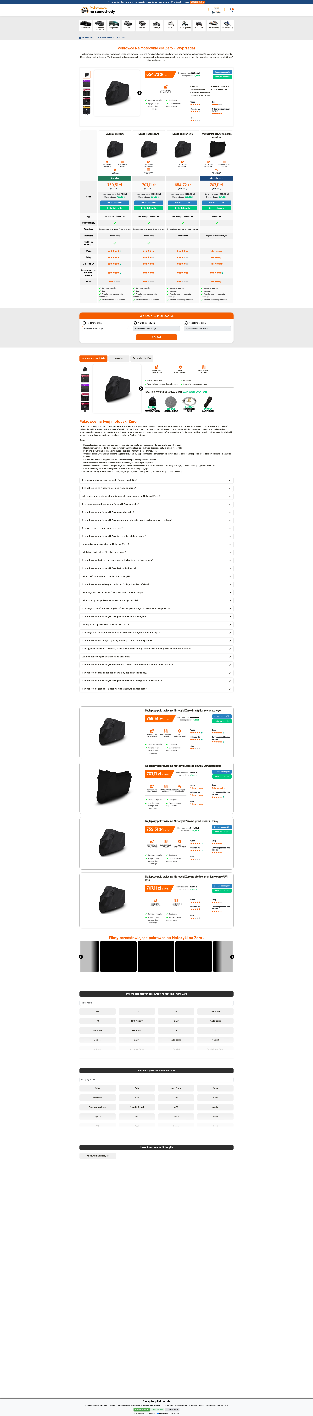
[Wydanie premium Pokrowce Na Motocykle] (115, 149)
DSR (137, 1011)
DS (97, 1011)
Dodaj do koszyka (222, 77)
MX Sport (97, 1030)
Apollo (215, 1107)
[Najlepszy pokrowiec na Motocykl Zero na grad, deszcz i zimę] (111, 842)
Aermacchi (97, 1098)
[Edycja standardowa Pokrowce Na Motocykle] (149, 149)
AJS (176, 1098)
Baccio (176, 1126)
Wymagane (140, 1413)
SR (215, 1030)
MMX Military (137, 1021)
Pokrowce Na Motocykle (108, 37)
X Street (97, 1049)
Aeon (215, 1088)
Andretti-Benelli (137, 1107)
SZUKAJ (156, 337)
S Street (97, 1040)
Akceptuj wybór (157, 1409)
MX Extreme (215, 1021)
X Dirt (137, 1040)
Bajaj (215, 1126)
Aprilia (98, 1117)
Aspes (215, 1117)
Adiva (97, 1088)
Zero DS (176, 1049)
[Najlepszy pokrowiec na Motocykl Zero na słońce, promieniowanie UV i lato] (111, 899)
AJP (137, 1098)
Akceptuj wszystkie (142, 1409)
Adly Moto (176, 1088)
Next (139, 93)
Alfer (215, 1098)
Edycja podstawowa (183, 134)
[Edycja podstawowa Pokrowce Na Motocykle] (182, 149)
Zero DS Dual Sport (215, 1049)
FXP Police (215, 1011)
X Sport (215, 1040)
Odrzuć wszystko (172, 1409)
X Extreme (176, 1040)
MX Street (136, 1030)
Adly (137, 1088)
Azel (137, 1126)
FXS (98, 1021)
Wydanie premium (115, 134)
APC (176, 1107)
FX (176, 1011)
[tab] (93, 358)
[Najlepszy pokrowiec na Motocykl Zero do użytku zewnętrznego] (111, 731)
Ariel (137, 1117)
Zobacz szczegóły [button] (222, 72)
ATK (98, 1126)
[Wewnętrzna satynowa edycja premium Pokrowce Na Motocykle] (216, 149)
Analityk (152, 1413)
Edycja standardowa (149, 134)
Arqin (176, 1117)
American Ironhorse (97, 1107)
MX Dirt (176, 1021)
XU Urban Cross (137, 1049)
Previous (80, 957)
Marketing (175, 1413)
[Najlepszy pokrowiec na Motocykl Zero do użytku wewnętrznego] (111, 787)
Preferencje (163, 1413)
